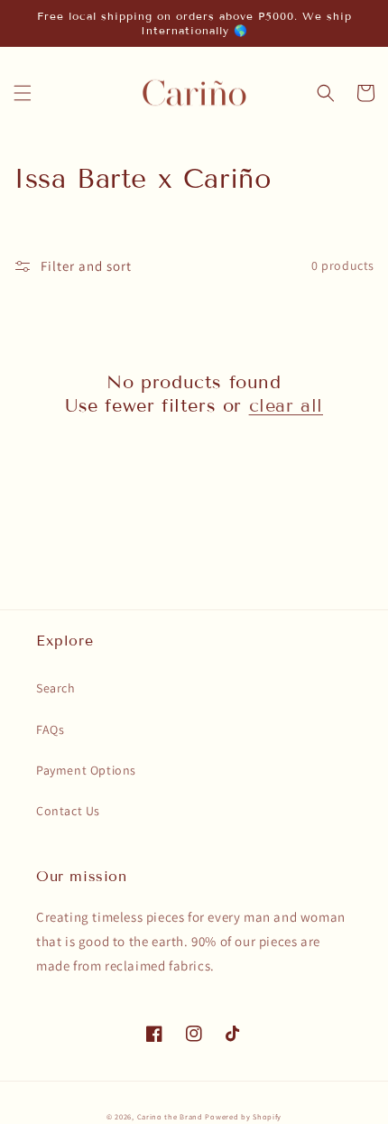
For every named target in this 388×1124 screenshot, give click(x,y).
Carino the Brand (170, 1116)
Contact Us (68, 811)
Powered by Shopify (243, 1116)
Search (56, 688)
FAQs (50, 729)
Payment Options (86, 770)
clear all (286, 405)
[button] (22, 93)
